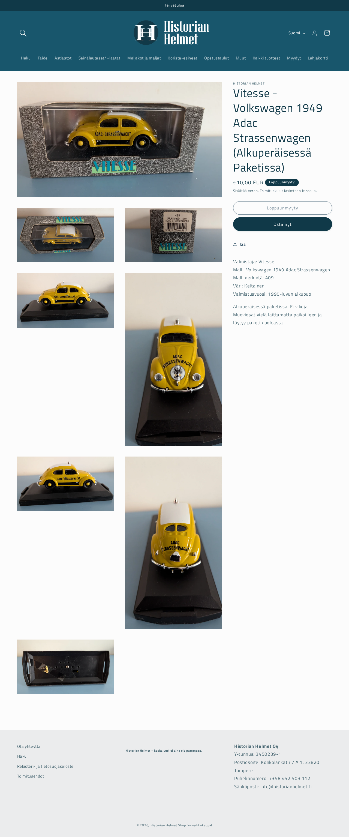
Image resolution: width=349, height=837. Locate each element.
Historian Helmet (164, 825)
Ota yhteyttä (29, 746)
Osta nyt (282, 224)
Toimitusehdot (30, 776)
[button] (23, 33)
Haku (22, 756)
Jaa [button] (243, 244)
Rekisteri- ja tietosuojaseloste (45, 766)
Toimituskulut (271, 190)
